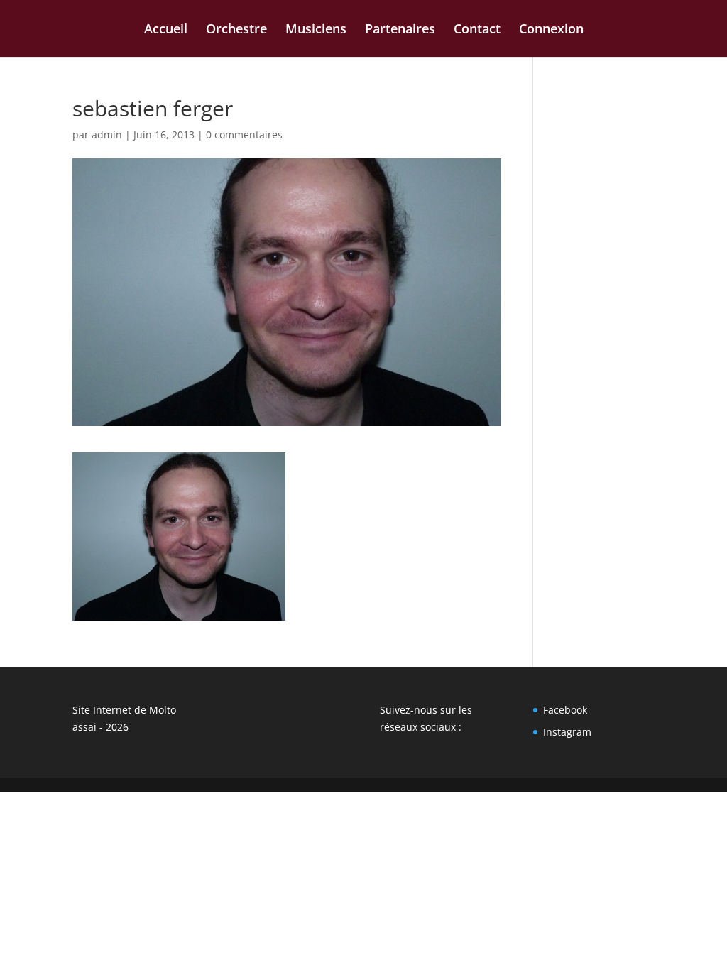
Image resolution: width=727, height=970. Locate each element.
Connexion (551, 30)
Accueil (165, 30)
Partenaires (400, 30)
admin (107, 134)
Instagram (567, 732)
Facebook (565, 709)
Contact (477, 30)
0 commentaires (244, 134)
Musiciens (315, 30)
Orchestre (236, 30)
